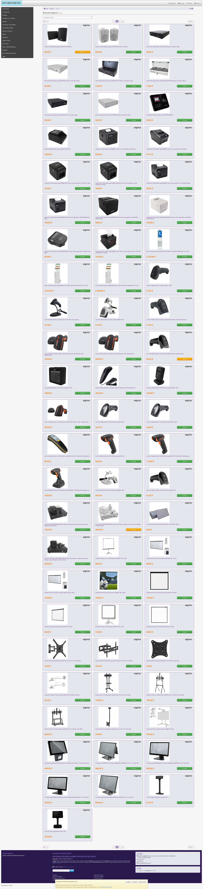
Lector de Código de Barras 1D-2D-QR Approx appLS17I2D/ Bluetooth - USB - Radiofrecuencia (66, 422)
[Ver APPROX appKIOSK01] (169, 239)
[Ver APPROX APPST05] (118, 683)
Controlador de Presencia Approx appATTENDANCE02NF (159, 115)
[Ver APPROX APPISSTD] (67, 717)
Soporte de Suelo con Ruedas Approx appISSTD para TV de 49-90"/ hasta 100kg (165, 695)
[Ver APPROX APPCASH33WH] (118, 103)
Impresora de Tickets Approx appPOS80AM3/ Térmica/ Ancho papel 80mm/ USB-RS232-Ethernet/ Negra (67, 218)
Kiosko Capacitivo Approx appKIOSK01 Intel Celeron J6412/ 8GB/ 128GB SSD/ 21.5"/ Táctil (167, 251)
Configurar (128, 881)
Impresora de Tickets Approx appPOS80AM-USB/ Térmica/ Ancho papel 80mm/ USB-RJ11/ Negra (67, 183)
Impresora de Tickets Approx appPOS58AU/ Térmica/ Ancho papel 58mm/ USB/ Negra (115, 149)
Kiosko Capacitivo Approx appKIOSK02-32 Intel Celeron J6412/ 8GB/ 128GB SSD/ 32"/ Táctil (117, 285)
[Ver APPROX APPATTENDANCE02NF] (169, 103)
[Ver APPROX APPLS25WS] (169, 342)
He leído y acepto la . (64, 867)
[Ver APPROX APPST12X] (67, 649)
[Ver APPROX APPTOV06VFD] (118, 751)
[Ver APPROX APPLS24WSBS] (67, 478)
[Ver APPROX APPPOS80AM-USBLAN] (118, 171)
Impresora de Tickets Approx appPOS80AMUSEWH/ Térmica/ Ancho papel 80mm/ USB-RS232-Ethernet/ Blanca (168, 218)
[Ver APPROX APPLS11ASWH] (118, 307)
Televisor (4, 21)
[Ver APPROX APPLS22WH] (118, 478)
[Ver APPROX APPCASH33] (67, 103)
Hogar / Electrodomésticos (9, 47)
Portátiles (4, 15)
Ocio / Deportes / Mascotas (9, 53)
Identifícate (173, 3)
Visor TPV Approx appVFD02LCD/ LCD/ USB (55, 831)
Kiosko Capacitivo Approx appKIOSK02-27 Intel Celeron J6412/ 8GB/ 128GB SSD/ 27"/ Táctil (66, 285)
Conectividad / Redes (7, 28)
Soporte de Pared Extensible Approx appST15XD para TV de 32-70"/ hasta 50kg (113, 660)
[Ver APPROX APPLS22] (169, 478)
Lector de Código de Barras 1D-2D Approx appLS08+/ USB (58, 388)
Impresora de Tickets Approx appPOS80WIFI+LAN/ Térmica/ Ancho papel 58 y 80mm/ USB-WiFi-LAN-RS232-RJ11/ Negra (118, 252)
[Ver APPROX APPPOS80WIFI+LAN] (118, 239)
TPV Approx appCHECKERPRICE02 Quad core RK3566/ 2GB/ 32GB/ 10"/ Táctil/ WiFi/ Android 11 (66, 763)
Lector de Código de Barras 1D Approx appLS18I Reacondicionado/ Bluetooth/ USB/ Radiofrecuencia (63, 354)
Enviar (71, 870)
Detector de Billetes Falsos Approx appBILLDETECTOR (57, 149)
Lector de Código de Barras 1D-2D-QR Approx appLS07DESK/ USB (162, 388)
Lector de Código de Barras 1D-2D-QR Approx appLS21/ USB (109, 422)
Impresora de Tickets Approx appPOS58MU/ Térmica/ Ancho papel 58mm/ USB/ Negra (166, 149)
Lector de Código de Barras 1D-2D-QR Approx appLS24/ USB (109, 456)
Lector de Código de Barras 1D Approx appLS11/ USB (158, 285)
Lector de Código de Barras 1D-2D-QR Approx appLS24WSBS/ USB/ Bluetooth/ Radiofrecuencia (66, 490)
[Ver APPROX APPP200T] (118, 546)
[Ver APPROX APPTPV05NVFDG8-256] (67, 785)
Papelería (4, 50)
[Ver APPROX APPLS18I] (118, 342)
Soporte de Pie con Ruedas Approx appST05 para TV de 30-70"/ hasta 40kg (112, 695)
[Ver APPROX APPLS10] (118, 376)
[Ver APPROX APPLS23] (67, 444)
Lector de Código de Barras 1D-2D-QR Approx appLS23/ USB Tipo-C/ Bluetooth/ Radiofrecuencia (67, 456)
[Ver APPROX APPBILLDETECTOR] (67, 137)
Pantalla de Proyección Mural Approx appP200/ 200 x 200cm (160, 626)
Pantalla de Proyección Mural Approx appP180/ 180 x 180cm (58, 626)
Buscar (190, 3)
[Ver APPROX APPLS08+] (67, 376)
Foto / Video (5, 43)
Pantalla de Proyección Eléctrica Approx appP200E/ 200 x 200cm (110, 592)
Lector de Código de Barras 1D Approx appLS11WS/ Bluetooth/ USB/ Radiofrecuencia (166, 319)
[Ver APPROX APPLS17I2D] (67, 410)
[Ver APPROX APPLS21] (118, 410)
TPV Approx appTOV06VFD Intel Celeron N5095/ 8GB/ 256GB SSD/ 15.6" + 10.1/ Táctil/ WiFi (117, 763)
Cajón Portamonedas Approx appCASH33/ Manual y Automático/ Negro (61, 115)
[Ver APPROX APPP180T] (118, 614)
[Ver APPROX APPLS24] (118, 444)
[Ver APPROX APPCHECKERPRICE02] (67, 751)
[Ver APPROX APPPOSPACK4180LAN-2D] (67, 512)
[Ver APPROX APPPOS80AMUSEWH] (169, 205)
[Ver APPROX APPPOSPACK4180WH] (118, 512)
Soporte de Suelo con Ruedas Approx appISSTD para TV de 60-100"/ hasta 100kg (63, 729)
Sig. (123, 21)
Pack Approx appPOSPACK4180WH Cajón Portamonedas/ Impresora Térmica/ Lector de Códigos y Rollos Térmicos (118, 525)
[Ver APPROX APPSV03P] (67, 683)
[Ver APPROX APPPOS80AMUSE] (118, 205)
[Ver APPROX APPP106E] (169, 546)
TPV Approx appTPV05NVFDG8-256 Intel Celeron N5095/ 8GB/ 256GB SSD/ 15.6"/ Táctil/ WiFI (66, 797)
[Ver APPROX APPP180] (67, 614)
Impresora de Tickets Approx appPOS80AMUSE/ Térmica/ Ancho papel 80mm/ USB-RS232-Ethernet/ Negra (116, 218)
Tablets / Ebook (6, 40)
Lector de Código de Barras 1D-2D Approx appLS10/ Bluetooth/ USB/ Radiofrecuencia (115, 388)
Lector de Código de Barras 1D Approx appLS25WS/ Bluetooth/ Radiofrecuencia (164, 353)
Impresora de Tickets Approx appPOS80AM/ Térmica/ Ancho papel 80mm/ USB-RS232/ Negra (168, 183)
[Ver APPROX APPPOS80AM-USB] (67, 171)
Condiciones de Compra (59, 878)
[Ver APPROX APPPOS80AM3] (67, 205)
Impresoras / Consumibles (9, 24)
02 (119, 21)
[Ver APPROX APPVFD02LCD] (67, 819)
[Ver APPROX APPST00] (169, 649)
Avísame (82, 52)
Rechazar (135, 881)
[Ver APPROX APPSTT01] (118, 717)
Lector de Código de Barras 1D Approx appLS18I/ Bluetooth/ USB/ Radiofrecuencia (114, 353)
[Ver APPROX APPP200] (169, 614)
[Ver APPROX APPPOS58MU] (169, 137)
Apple (3, 56)
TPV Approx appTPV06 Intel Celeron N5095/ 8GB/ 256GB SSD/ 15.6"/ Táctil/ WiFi (114, 797)
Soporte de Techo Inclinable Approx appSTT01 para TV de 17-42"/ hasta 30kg (113, 729)
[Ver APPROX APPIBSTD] (169, 717)
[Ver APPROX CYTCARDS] (169, 512)
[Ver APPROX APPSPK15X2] (118, 34)
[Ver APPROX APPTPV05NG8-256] (169, 751)
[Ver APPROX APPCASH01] (169, 34)
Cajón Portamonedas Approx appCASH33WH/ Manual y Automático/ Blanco (113, 115)
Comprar (133, 52)
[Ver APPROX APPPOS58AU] (118, 137)
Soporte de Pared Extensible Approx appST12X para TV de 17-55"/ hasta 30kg (62, 660)
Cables (4, 34)
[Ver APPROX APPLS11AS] (67, 307)
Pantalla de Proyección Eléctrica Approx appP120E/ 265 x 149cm (59, 592)
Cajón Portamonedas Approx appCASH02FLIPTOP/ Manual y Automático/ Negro (114, 80)
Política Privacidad (57, 876)
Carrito (198, 3)
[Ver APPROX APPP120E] (67, 580)
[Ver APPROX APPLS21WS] (169, 410)
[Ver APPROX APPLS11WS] (169, 307)
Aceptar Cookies (142, 881)
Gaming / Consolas (7, 31)
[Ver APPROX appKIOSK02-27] (67, 273)
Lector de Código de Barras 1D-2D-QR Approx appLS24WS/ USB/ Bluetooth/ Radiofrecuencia (168, 456)
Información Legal (98, 875)
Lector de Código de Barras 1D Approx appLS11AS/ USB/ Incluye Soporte (61, 319)
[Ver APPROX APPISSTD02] (169, 683)
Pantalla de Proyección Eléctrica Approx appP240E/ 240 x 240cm (161, 592)
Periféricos (5, 37)
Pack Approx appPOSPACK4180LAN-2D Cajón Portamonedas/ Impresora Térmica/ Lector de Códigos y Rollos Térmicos (65, 525)
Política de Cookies (107, 887)
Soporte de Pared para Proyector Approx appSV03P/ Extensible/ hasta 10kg (61, 695)
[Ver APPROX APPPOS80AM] (169, 171)
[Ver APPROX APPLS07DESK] (169, 376)
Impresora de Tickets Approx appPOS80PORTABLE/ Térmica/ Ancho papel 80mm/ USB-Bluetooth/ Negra (67, 252)
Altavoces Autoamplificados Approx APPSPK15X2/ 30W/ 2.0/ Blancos (111, 46)
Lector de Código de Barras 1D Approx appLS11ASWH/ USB (109, 319)
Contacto (182, 3)
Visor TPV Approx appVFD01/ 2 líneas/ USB (156, 797)
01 (117, 21)
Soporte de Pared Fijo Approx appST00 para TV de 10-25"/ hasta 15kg (162, 660)
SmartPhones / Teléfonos (8, 18)
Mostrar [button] (190, 21)
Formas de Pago (98, 878)
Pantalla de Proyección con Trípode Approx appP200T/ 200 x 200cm (111, 558)
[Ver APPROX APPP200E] (118, 580)
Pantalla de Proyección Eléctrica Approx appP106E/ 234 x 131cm (161, 558)
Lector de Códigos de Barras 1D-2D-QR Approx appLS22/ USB (161, 490)
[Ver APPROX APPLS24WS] (169, 444)
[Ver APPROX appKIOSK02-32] (118, 273)
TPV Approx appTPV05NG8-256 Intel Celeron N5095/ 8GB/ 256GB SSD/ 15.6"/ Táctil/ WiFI (167, 763)
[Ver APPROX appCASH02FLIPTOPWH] (169, 69)
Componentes (6, 12)
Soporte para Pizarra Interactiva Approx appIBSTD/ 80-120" (160, 729)
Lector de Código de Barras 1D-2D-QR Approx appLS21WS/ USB (161, 422)
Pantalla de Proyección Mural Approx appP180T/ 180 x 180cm (109, 626)
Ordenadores (5, 9)
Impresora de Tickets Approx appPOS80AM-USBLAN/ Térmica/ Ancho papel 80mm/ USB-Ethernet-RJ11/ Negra (116, 183)
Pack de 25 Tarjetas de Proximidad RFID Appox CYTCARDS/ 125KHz (162, 524)
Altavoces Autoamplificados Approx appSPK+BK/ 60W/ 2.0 (58, 46)
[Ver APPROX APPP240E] (169, 580)
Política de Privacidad (57, 863)
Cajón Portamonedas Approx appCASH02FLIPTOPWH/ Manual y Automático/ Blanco (166, 80)
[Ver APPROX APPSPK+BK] (67, 34)
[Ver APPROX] (67, 342)
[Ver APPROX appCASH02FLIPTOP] (118, 69)
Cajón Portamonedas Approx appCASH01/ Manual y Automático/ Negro (163, 46)
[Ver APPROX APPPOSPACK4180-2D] (67, 546)
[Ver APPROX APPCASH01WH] (67, 69)
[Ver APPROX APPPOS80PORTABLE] (67, 239)
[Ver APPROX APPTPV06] (118, 785)
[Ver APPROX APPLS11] (169, 273)
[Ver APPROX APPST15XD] (118, 649)
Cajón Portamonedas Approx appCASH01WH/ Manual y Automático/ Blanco (62, 80)
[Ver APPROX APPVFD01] (169, 785)
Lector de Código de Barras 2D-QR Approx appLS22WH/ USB (109, 490)
